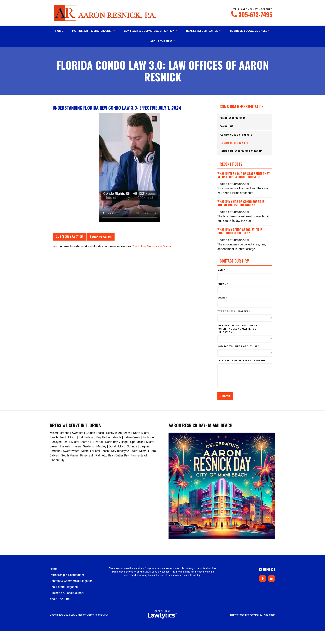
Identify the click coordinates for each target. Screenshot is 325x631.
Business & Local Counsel (248, 30)
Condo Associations (233, 118)
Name (222, 270)
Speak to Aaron (101, 236)
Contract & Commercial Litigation (149, 30)
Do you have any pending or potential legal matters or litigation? (237, 329)
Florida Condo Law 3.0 (234, 142)
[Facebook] (262, 578)
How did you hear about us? (238, 346)
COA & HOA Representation (241, 106)
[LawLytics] (162, 614)
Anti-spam (269, 614)
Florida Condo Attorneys (236, 134)
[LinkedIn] (271, 578)
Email (222, 297)
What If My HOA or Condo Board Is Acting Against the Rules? (240, 203)
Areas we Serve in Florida (75, 425)
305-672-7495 (255, 14)
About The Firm (161, 41)
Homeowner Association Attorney (241, 151)
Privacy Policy (254, 614)
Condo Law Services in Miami (151, 246)
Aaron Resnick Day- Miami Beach (200, 425)
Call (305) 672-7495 (69, 236)
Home (59, 30)
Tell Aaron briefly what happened (242, 360)
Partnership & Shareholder (92, 30)
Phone (222, 284)
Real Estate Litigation (202, 30)
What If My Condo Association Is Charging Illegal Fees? (239, 231)
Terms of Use (237, 614)
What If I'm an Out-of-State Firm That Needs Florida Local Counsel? (243, 175)
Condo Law (226, 126)
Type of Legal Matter (233, 311)
